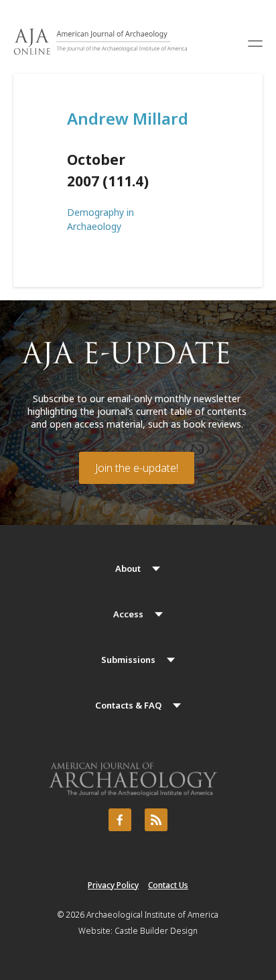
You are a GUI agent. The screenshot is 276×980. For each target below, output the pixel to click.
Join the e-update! (136, 468)
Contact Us (168, 885)
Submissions (128, 660)
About (128, 568)
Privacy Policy (113, 885)
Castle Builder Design (156, 930)
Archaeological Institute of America (152, 914)
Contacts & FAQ (128, 705)
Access (128, 614)
